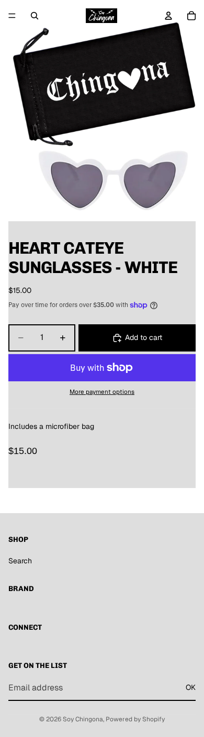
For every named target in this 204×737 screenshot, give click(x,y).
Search (20, 560)
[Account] (168, 15)
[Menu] (12, 16)
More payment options (102, 391)
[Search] (34, 15)
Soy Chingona (83, 719)
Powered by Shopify (135, 719)
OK (191, 687)
